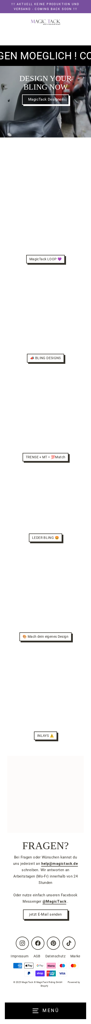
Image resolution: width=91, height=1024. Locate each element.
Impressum (19, 956)
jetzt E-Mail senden (45, 914)
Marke (75, 956)
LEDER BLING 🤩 (45, 538)
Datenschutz (55, 956)
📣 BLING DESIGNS (45, 358)
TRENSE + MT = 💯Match (46, 457)
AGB (37, 956)
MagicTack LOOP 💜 (45, 259)
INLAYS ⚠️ (45, 736)
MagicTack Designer (45, 99)
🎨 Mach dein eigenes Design (45, 636)
